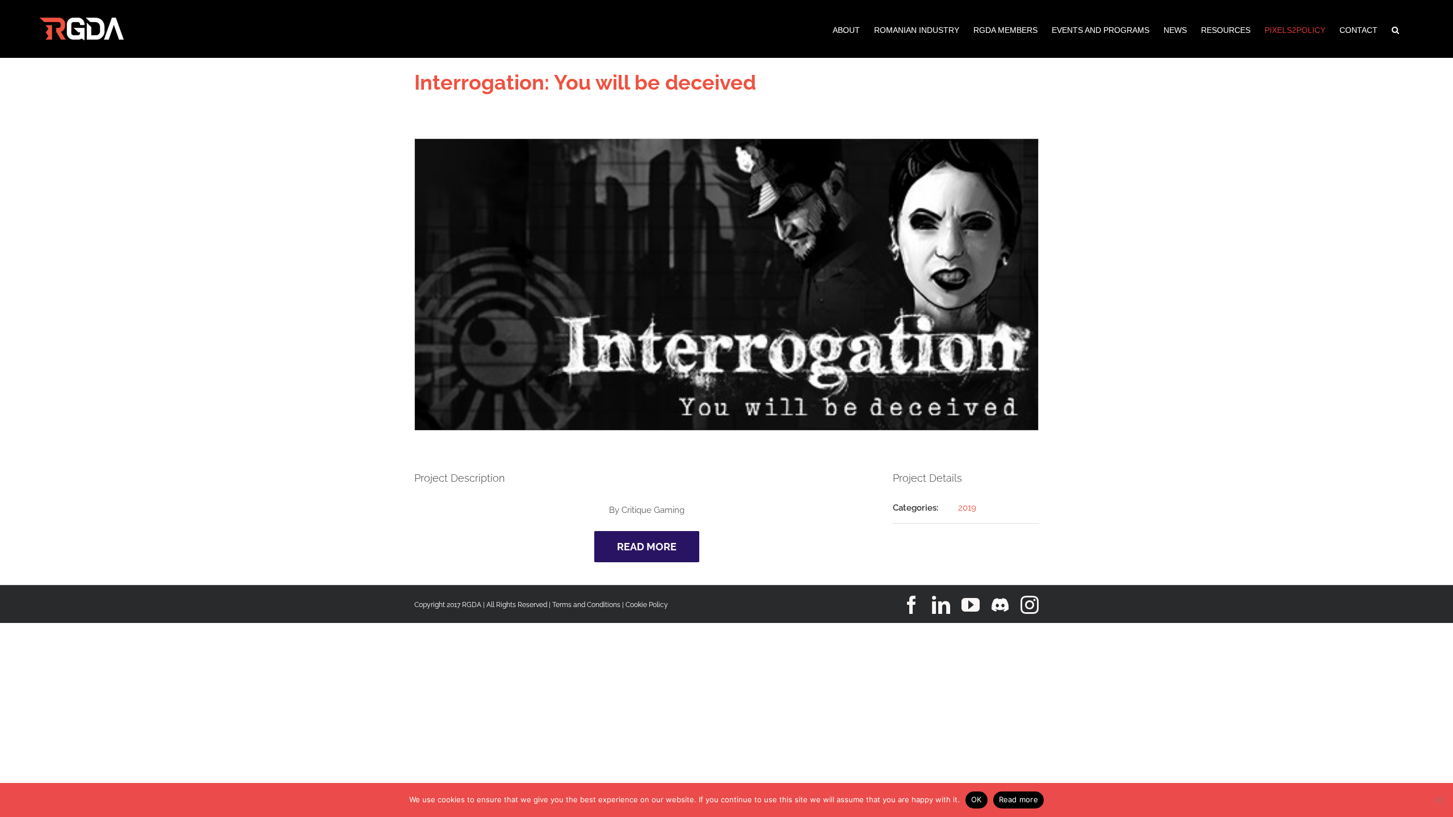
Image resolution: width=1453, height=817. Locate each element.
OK (976, 799)
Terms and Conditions (586, 605)
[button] (1395, 29)
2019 (967, 508)
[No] (1438, 800)
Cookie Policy (646, 605)
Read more (1018, 799)
